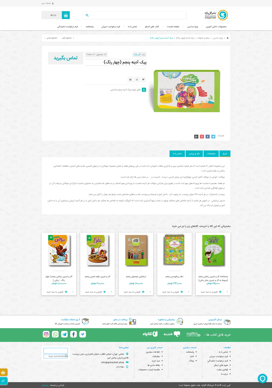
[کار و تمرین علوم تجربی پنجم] (97, 250)
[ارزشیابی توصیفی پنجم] (136, 250)
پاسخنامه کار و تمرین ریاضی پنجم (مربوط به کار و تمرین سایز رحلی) (213, 278)
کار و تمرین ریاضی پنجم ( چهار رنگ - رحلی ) (58, 278)
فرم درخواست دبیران (219, 356)
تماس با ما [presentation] (177, 153)
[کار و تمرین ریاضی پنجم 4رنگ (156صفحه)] (59, 250)
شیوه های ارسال (221, 365)
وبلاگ (191, 361)
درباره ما (224, 374)
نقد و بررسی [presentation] (194, 153)
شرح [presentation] (225, 153)
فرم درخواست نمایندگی (217, 361)
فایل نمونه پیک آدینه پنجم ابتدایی (125, 90)
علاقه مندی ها (154, 365)
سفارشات (156, 356)
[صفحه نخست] (227, 38)
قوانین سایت (222, 370)
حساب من (46, 3)
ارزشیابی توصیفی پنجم (136, 276)
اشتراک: (220, 136)
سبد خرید (156, 361)
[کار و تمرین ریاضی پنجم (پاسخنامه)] (213, 250)
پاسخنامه (190, 352)
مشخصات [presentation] (211, 153)
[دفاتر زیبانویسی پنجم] (174, 250)
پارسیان (45, 385)
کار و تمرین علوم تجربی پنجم (97, 276)
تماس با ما (223, 352)
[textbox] (139, 15)
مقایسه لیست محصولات (149, 370)
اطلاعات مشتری (153, 352)
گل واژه (137, 54)
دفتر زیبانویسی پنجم (174, 276)
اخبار (192, 356)
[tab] (224, 153)
